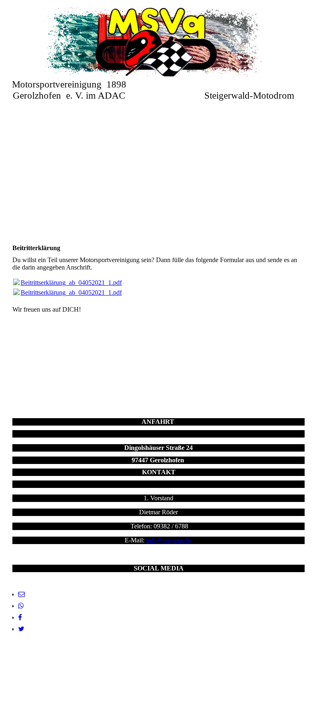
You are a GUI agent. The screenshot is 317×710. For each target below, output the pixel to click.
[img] (158, 41)
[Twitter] (21, 628)
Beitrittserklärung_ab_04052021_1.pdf (71, 282)
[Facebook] (20, 617)
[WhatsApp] (21, 605)
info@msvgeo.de (168, 540)
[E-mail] (21, 594)
